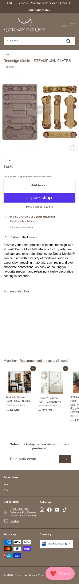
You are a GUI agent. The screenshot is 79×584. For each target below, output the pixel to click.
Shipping (22, 176)
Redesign (9, 66)
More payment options (39, 206)
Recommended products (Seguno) (45, 360)
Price (7, 160)
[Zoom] (73, 146)
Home (6, 54)
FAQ (6, 489)
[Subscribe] (65, 459)
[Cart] (63, 25)
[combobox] (39, 41)
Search (7, 484)
